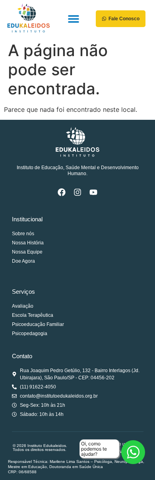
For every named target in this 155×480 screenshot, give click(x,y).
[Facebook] (62, 192)
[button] (73, 19)
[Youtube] (93, 192)
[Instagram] (77, 192)
